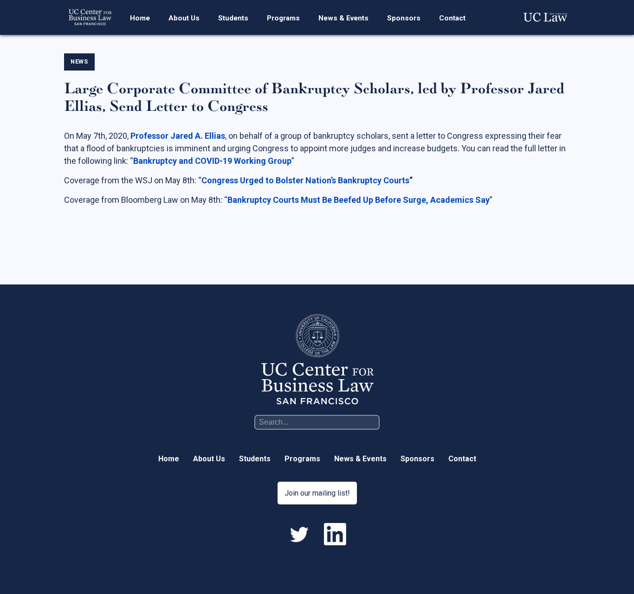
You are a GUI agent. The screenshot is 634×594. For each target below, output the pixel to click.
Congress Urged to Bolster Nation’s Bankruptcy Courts (305, 180)
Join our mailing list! (317, 493)
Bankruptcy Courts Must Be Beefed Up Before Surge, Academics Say (358, 200)
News (79, 61)
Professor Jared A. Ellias (177, 136)
